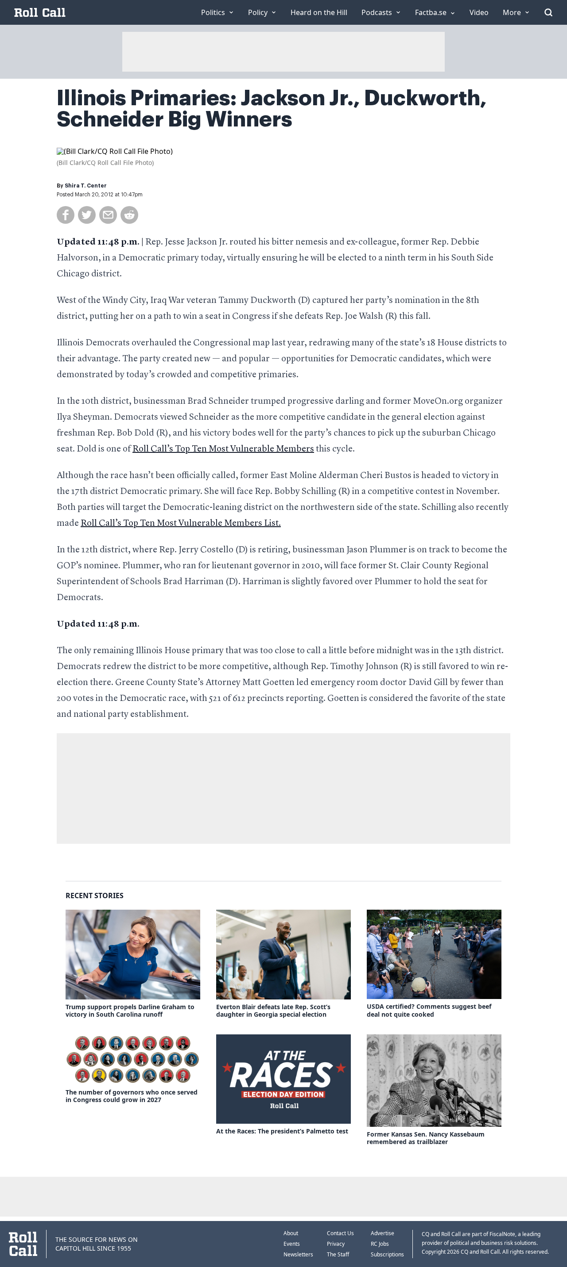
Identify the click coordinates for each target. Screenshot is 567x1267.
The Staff (338, 1254)
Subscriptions (387, 1254)
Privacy (336, 1244)
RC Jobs (380, 1244)
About (291, 1233)
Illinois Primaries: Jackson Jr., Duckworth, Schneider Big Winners (272, 109)
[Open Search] (548, 12)
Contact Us (340, 1233)
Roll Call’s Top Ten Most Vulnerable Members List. (181, 523)
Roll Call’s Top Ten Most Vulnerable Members (223, 449)
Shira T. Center (86, 185)
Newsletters (298, 1254)
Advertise (382, 1233)
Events (292, 1244)
